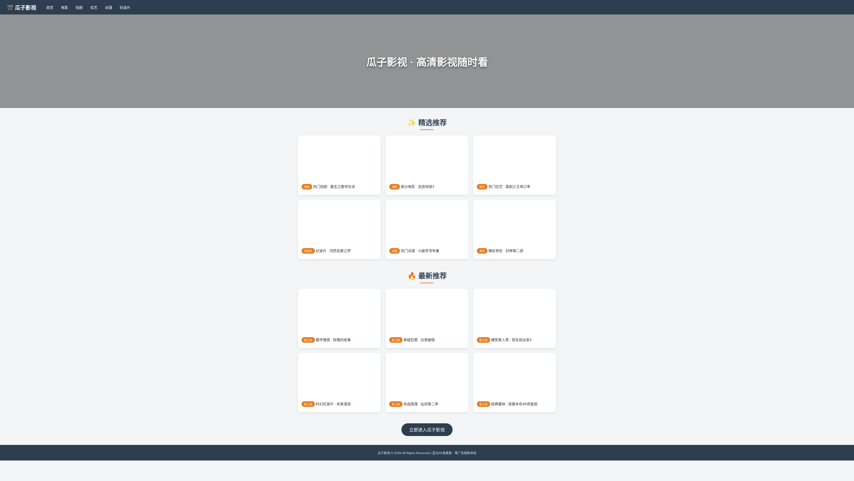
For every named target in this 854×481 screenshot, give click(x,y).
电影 (64, 8)
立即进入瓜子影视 (427, 430)
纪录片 (125, 8)
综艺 (93, 8)
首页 (49, 8)
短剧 (79, 8)
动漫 (108, 8)
